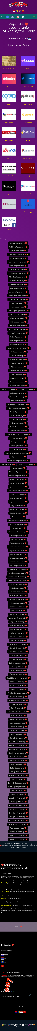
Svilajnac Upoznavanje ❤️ (18, 562)
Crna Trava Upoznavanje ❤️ (18, 813)
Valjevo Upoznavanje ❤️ (18, 498)
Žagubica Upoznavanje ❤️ (18, 592)
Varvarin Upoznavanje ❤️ (18, 719)
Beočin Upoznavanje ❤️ (18, 412)
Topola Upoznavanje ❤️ (18, 543)
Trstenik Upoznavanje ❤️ (18, 727)
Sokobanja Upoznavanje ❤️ (18, 637)
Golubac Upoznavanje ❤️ (18, 584)
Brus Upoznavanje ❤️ (18, 715)
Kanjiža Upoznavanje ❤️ (18, 341)
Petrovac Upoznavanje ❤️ (18, 603)
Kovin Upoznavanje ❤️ (18, 374)
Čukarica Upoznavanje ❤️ (18, 281)
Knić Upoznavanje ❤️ (18, 528)
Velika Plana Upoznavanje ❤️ (18, 569)
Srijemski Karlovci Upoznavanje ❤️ (18, 434)
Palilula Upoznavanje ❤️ (18, 266)
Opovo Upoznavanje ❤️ (18, 378)
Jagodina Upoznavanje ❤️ (18, 551)
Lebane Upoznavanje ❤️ (18, 802)
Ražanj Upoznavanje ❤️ (18, 768)
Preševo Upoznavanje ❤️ (18, 832)
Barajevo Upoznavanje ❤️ (18, 284)
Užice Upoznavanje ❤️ (18, 670)
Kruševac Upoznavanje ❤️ (18, 723)
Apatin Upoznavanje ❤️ (9, 389)
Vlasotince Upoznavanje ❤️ (18, 798)
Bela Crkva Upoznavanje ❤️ (18, 363)
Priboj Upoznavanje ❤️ (18, 659)
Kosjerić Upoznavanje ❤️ (18, 648)
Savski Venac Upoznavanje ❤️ (18, 273)
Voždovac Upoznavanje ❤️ (18, 247)
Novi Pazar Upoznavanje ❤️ (18, 700)
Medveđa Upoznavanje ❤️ (18, 809)
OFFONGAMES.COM (13, 996)
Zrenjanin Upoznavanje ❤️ (18, 326)
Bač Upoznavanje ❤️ (18, 401)
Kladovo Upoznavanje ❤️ (18, 614)
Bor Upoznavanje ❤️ (18, 610)
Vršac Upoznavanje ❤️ (18, 367)
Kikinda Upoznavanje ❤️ (18, 344)
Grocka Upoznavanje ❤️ (18, 288)
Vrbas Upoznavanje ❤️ (18, 419)
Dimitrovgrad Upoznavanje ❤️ (18, 787)
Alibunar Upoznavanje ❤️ (18, 359)
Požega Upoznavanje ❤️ (18, 655)
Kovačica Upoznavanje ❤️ (18, 371)
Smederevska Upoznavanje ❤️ (18, 577)
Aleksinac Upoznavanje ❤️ (18, 749)
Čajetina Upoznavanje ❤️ (18, 674)
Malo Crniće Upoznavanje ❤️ (18, 599)
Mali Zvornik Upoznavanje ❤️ (18, 491)
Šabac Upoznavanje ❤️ (18, 494)
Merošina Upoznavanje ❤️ (18, 760)
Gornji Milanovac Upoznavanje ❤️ (18, 678)
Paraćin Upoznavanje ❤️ (18, 554)
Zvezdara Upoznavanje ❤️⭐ (18, 254)
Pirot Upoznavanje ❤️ (18, 790)
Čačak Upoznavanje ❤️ (18, 689)
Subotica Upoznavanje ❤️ (18, 318)
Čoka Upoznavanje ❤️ (18, 356)
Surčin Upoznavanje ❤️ (18, 307)
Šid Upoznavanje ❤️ (8, 464)
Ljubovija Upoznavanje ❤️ (18, 487)
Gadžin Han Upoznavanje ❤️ (18, 753)
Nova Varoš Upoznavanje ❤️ (18, 652)
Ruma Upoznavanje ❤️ (18, 449)
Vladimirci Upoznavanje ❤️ (18, 472)
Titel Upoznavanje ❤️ (18, 442)
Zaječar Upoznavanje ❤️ (18, 629)
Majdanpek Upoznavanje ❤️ (18, 618)
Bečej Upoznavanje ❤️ (18, 416)
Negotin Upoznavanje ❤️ (18, 622)
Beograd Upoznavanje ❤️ (18, 243)
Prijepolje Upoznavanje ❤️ (18, 663)
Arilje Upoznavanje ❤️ (18, 640)
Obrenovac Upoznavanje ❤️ (18, 299)
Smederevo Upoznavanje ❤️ (18, 573)
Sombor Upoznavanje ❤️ (18, 397)
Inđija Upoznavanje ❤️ (18, 457)
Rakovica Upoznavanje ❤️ (18, 269)
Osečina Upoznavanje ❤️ (18, 513)
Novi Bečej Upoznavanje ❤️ (18, 333)
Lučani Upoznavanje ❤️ (18, 685)
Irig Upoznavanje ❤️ (18, 468)
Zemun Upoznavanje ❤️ (18, 258)
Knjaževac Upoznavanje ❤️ (18, 633)
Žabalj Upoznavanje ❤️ (18, 423)
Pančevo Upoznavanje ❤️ (18, 382)
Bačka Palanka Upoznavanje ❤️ (18, 404)
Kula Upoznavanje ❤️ (28, 389)
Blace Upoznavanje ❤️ (18, 734)
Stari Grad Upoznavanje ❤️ (18, 277)
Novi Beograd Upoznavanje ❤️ (18, 262)
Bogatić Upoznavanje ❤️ (27, 464)
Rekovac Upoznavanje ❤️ (18, 558)
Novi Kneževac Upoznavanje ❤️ (18, 348)
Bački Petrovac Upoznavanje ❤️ (18, 408)
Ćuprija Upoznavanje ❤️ (18, 566)
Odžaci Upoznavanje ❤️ (18, 393)
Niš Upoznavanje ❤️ (18, 779)
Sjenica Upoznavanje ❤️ (18, 667)
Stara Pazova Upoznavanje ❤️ (18, 461)
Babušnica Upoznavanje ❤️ (18, 775)
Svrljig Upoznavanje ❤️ (18, 772)
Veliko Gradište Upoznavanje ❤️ (18, 580)
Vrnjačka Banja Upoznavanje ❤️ (18, 693)
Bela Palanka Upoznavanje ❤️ (18, 783)
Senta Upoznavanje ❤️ (18, 352)
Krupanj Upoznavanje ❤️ (18, 479)
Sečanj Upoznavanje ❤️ (18, 337)
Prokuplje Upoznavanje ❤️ (18, 745)
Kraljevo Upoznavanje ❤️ (18, 697)
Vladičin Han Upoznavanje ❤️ (18, 824)
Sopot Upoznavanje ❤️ (18, 303)
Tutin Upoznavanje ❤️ (18, 708)
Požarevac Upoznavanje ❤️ (18, 607)
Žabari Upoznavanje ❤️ (18, 588)
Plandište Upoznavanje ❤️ (18, 386)
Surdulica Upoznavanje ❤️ (18, 835)
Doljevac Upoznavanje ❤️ (18, 757)
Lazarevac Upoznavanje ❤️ (18, 292)
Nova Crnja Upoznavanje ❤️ (18, 329)
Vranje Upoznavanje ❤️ (18, 828)
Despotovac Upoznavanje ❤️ (18, 547)
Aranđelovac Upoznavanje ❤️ (18, 521)
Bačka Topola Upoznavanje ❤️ (18, 311)
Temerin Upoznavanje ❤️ (18, 438)
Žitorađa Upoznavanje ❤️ (18, 738)
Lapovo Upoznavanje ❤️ (18, 536)
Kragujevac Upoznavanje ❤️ (18, 532)
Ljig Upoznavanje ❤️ (18, 506)
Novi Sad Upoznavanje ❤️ (18, 427)
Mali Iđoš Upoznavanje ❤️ (18, 314)
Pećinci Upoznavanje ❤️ (18, 446)
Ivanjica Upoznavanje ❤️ (18, 682)
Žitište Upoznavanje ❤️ (18, 322)
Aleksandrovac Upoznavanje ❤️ (18, 712)
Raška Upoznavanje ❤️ (18, 704)
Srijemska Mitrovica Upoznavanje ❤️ (18, 453)
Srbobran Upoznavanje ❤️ (18, 431)
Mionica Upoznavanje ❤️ (18, 509)
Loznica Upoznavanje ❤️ (18, 483)
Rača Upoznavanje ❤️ (18, 539)
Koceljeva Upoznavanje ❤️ (18, 476)
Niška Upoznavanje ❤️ (18, 764)
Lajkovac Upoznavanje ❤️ (18, 502)
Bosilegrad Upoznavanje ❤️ (18, 817)
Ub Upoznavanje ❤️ (18, 517)
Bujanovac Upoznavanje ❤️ (18, 820)
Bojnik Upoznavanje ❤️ (18, 794)
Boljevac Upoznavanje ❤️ (18, 625)
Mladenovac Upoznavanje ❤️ (18, 296)
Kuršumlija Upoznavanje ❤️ (18, 742)
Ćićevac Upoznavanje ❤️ (18, 730)
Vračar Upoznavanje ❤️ (18, 251)
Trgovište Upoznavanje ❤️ (18, 839)
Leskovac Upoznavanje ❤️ (18, 805)
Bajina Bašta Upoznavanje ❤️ (18, 644)
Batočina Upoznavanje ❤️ (18, 524)
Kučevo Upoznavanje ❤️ (18, 595)
